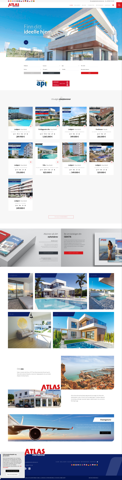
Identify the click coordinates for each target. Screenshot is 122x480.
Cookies (57, 477)
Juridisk (43, 477)
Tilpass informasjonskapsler (12, 474)
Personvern (50, 477)
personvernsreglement (45, 246)
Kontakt (108, 5)
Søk (89, 73)
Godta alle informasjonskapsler (12, 470)
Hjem (71, 5)
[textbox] (32, 65)
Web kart (63, 477)
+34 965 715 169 (110, 1)
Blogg (84, 5)
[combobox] (32, 66)
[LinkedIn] (30, 469)
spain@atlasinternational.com (97, 1)
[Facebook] (26, 469)
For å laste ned (73, 252)
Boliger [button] (77, 5)
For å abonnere (48, 252)
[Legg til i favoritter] (30, 126)
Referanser (99, 5)
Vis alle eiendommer (61, 216)
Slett (32, 73)
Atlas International (14, 5)
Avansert (51, 73)
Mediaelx (95, 477)
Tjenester (91, 5)
